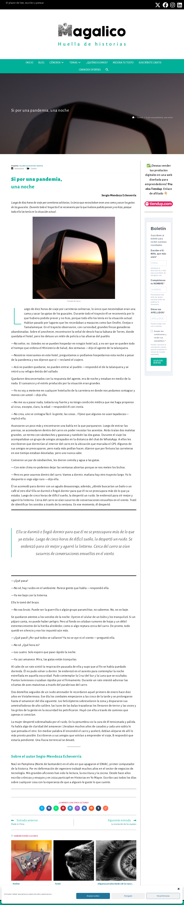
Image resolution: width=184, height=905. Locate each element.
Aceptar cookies (93, 896)
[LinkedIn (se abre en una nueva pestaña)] (179, 5)
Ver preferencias (163, 896)
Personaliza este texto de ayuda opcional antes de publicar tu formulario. (158, 299)
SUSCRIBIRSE (158, 362)
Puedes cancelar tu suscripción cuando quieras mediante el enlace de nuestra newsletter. (159, 349)
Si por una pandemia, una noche (159, 117)
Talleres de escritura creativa (31, 166)
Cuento (34, 169)
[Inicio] (133, 117)
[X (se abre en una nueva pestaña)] (158, 5)
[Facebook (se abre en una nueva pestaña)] (166, 5)
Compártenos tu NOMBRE (158, 282)
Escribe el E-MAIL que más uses (158, 253)
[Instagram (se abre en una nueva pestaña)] (172, 5)
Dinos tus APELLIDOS (157, 311)
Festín (58, 884)
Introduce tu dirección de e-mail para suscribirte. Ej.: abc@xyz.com (159, 271)
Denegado (128, 896)
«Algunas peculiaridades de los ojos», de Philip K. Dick (115, 885)
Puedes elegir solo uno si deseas (158, 325)
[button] (178, 889)
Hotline (16, 884)
